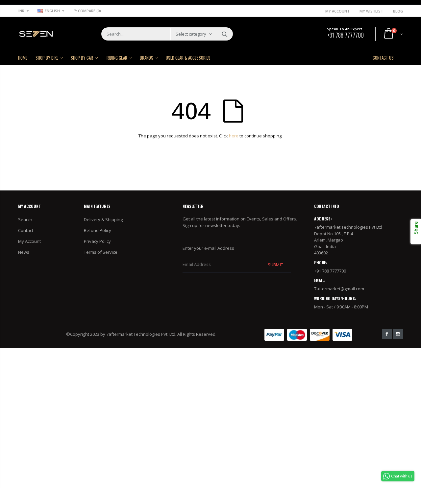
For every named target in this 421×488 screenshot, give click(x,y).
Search (224, 34)
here (233, 136)
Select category (191, 34)
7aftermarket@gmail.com (339, 289)
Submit (275, 265)
